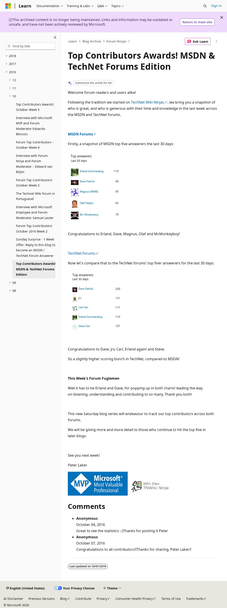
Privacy (102, 598)
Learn (72, 41)
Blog (63, 598)
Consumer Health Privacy (134, 598)
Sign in (216, 6)
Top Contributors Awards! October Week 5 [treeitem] (35, 107)
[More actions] (216, 41)
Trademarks (195, 598)
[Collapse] (55, 37)
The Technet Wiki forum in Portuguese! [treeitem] (35, 196)
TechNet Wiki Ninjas (147, 102)
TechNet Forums (81, 253)
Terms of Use (171, 598)
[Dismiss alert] (221, 17)
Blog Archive (91, 41)
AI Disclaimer (13, 598)
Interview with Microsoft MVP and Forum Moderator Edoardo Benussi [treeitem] (34, 126)
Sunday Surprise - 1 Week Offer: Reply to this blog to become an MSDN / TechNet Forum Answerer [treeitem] (35, 247)
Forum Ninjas (116, 41)
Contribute (83, 598)
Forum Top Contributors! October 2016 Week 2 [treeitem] (34, 228)
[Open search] (205, 6)
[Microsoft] (8, 6)
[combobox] (30, 46)
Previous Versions (42, 598)
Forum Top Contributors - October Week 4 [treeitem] (34, 145)
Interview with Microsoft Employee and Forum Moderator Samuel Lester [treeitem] (35, 212)
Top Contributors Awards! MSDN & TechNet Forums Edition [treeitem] (35, 269)
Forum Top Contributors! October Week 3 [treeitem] (34, 183)
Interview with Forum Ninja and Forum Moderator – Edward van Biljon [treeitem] (34, 164)
